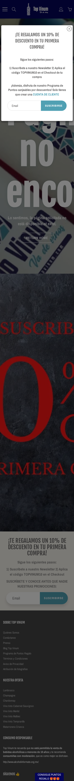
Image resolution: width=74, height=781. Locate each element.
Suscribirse (53, 105)
